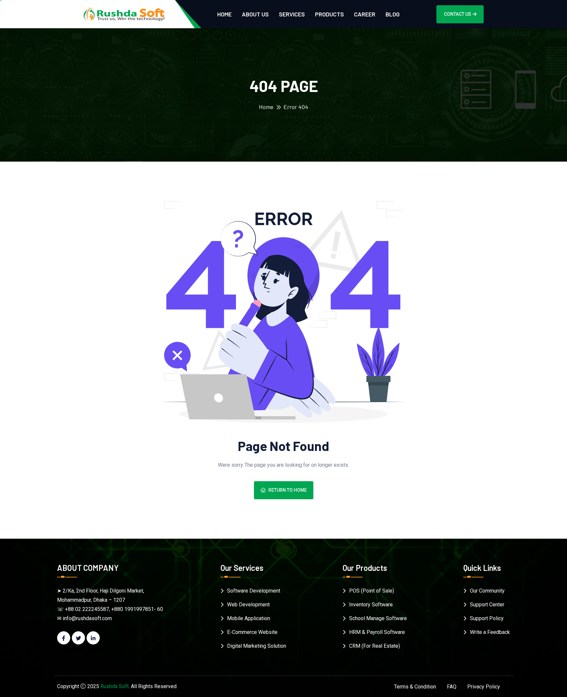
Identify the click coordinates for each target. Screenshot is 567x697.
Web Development (248, 604)
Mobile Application (248, 618)
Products (329, 14)
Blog (393, 14)
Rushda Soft (114, 686)
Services (292, 14)
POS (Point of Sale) (371, 591)
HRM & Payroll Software (377, 632)
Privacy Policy (483, 687)
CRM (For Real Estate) (374, 646)
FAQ (451, 687)
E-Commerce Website (252, 632)
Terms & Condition (415, 687)
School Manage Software (378, 618)
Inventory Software (371, 604)
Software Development (253, 591)
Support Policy (487, 618)
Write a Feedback (490, 632)
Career (364, 14)
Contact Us (457, 14)
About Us (255, 14)
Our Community (487, 591)
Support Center (487, 604)
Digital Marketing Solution (256, 646)
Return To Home (287, 490)
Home (224, 14)
